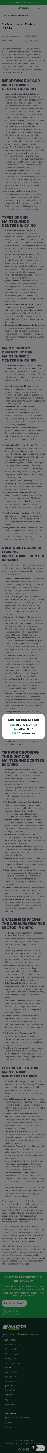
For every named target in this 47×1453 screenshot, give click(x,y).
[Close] (41, 717)
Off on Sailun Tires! (23, 725)
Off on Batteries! (23, 733)
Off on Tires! (23, 729)
